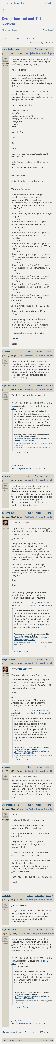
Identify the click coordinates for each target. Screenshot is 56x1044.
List (18, 38)
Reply (30, 49)
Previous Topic (10, 29)
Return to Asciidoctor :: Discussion (19, 1032)
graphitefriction (10, 49)
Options (47, 42)
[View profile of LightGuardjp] (5, 397)
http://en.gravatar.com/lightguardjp (28, 468)
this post (22, 522)
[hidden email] (18, 445)
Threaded (30, 38)
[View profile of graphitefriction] (5, 60)
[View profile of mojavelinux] (5, 524)
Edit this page (47, 1040)
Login (43, 3)
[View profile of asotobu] (5, 363)
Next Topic (48, 29)
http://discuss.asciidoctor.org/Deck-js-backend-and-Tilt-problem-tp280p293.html (32, 997)
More (48, 49)
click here (48, 447)
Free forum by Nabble (13, 1040)
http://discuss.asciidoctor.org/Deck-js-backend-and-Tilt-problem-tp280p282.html (32, 439)
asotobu (6, 351)
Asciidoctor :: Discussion (13, 3)
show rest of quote (21, 452)
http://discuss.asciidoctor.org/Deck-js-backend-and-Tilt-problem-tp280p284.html (32, 752)
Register (50, 3)
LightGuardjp (9, 385)
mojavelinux (8, 512)
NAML (15, 450)
